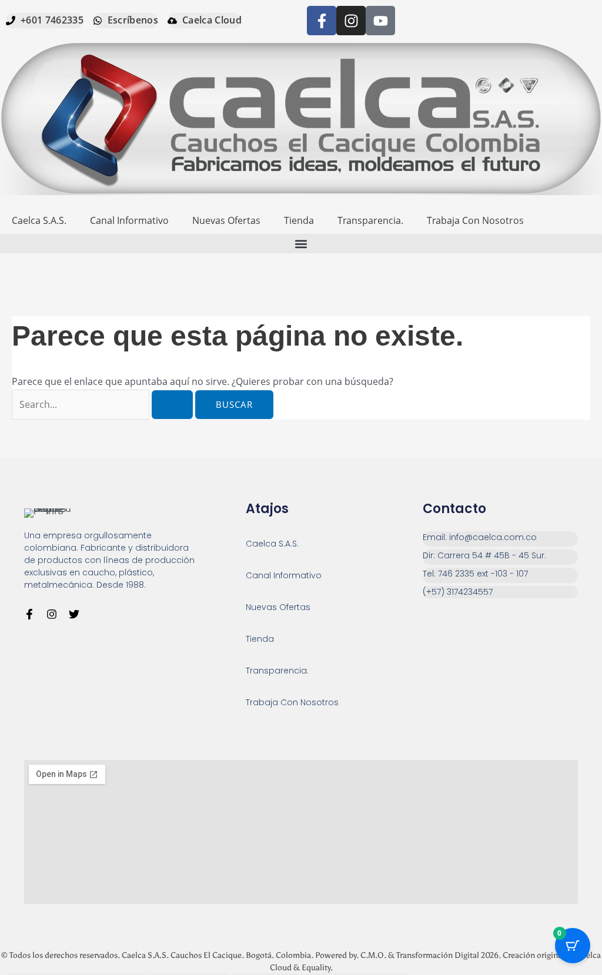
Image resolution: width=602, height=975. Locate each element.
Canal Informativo (129, 220)
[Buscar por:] (103, 404)
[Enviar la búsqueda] (172, 404)
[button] (301, 243)
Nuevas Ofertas (226, 220)
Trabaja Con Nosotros (475, 220)
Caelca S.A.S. (39, 220)
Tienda (299, 220)
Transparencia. (370, 220)
